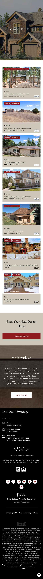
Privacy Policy (31, 513)
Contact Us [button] (21, 395)
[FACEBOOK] (8, 482)
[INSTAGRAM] (13, 482)
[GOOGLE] (35, 482)
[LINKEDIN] (19, 482)
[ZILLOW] (22, 487)
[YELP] (30, 482)
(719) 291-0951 (12, 431)
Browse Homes (21, 336)
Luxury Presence (21, 502)
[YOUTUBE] (24, 482)
